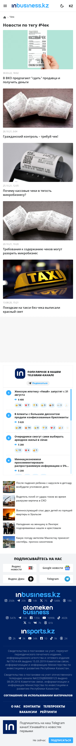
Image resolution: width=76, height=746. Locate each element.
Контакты (31, 706)
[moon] (62, 5)
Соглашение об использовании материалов (38, 695)
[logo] (34, 5)
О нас (15, 706)
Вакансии (28, 712)
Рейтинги (48, 712)
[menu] (5, 5)
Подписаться (61, 740)
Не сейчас (39, 740)
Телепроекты (54, 706)
